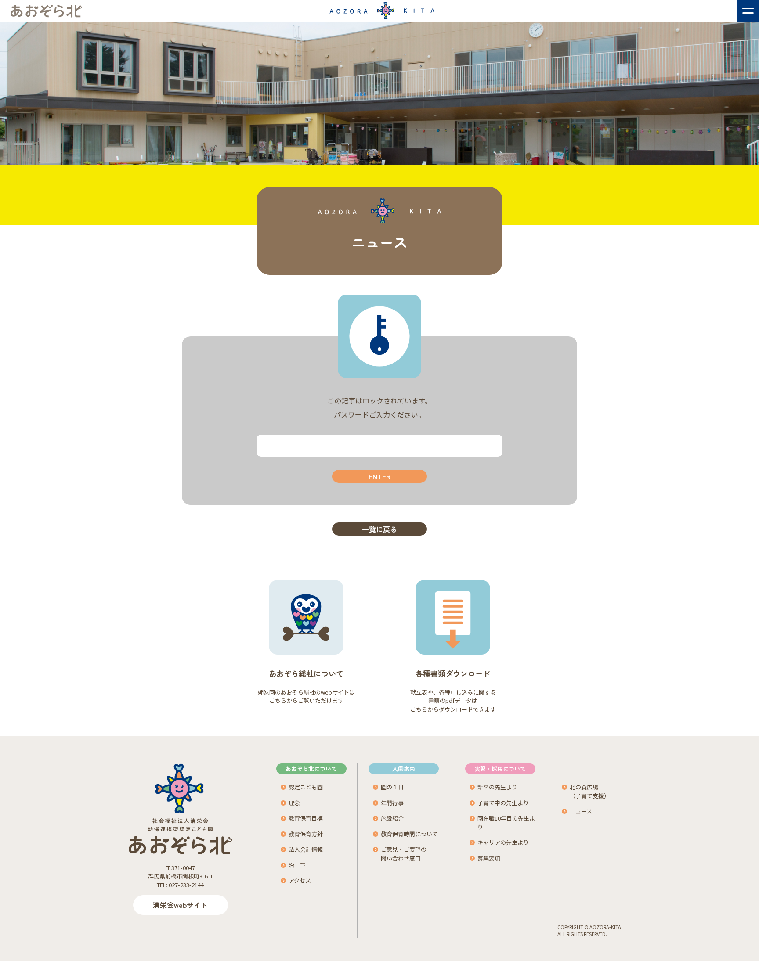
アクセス (300, 880)
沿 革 (297, 865)
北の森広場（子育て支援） (590, 791)
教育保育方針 (306, 834)
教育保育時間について (409, 834)
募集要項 (488, 858)
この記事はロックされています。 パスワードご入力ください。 (379, 407)
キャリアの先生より (503, 842)
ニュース (581, 811)
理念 (294, 803)
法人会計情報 (306, 849)
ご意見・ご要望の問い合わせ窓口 (403, 853)
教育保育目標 (306, 818)
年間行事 (392, 803)
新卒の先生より (497, 787)
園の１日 (392, 787)
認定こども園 (306, 787)
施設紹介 (392, 818)
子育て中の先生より (503, 803)
